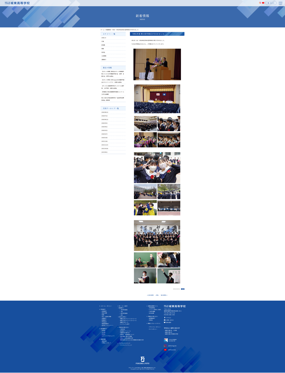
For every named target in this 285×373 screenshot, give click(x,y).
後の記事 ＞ (164, 295)
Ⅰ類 (121, 311)
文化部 (103, 332)
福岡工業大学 (168, 332)
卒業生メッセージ (106, 343)
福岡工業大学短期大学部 (171, 334)
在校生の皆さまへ (124, 327)
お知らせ (103, 38)
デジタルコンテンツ (124, 343)
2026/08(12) (104, 112)
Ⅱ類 (121, 315)
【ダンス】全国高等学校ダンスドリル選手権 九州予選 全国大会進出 (112, 87)
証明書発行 (152, 318)
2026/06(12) (104, 119)
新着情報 (108, 30)
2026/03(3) (104, 130)
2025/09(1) (104, 152)
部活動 (103, 45)
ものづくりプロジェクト (108, 336)
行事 (113, 30)
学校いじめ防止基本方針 (126, 338)
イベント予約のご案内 (155, 309)
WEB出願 (151, 313)
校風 (103, 315)
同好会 (103, 334)
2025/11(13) (104, 145)
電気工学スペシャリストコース (128, 320)
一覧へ (157, 295)
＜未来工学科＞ (122, 317)
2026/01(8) (104, 137)
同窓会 (151, 320)
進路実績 (103, 339)
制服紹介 (104, 320)
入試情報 (103, 56)
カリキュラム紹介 (125, 324)
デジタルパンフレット (126, 345)
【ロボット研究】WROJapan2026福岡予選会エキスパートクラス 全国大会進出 (112, 81)
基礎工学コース (124, 322)
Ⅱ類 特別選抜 (124, 313)
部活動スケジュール (125, 331)
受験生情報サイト (153, 306)
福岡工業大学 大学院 (171, 330)
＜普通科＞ (121, 308)
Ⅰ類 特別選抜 (124, 309)
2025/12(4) (104, 141)
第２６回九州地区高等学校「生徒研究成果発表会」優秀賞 (112, 99)
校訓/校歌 (104, 313)
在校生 (103, 52)
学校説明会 (152, 308)
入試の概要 (152, 311)
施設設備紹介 (105, 323)
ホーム (102, 30)
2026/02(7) (104, 134)
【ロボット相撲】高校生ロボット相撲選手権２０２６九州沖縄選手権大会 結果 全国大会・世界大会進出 (112, 74)
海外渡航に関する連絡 (126, 336)
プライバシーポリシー (155, 327)
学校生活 (104, 322)
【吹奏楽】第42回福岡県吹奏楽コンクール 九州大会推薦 (113, 93)
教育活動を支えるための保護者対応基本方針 (132, 340)
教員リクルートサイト (154, 323)
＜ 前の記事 (150, 295)
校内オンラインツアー (107, 325)
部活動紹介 (104, 329)
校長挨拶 (104, 311)
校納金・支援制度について (127, 334)
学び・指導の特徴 (106, 316)
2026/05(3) (104, 123)
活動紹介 (103, 59)
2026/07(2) (104, 116)
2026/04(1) (104, 127)
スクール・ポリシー (106, 306)
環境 (102, 48)
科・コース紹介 (123, 306)
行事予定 (122, 329)
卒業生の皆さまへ (153, 316)
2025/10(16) (104, 148)
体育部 (103, 330)
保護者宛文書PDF (125, 333)
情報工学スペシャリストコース (128, 318)
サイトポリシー (153, 329)
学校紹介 (103, 309)
